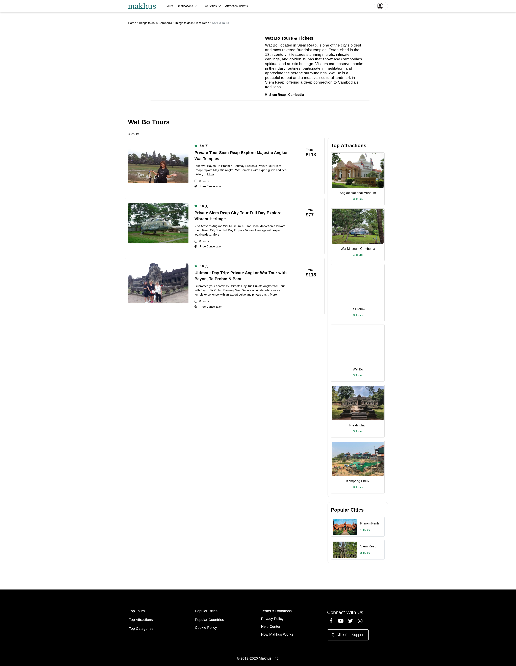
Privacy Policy (272, 619)
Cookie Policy (206, 628)
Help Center (270, 627)
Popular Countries (209, 620)
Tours (169, 6)
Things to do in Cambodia (155, 23)
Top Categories (141, 629)
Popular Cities (206, 611)
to (335, 82)
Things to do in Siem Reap (192, 23)
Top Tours (137, 611)
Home (132, 23)
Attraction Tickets (236, 6)
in (294, 45)
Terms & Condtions (276, 611)
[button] (381, 6)
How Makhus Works (277, 634)
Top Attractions (141, 620)
